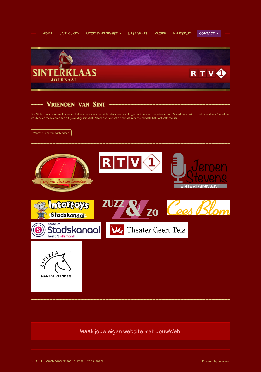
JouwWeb (167, 331)
